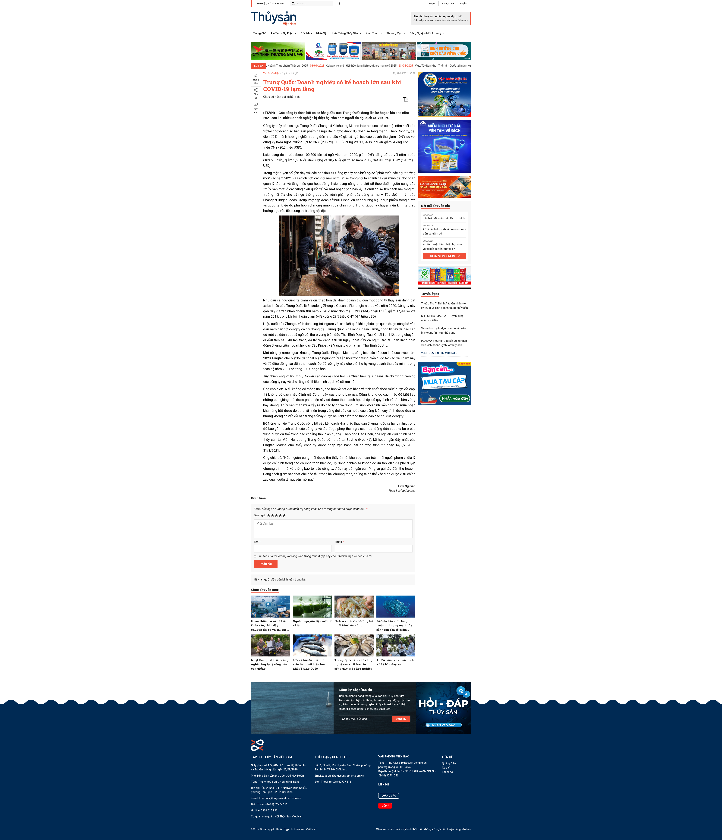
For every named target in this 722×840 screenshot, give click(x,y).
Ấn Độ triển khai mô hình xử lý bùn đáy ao (395, 662)
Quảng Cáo (449, 763)
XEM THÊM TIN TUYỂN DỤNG (438, 353)
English (464, 3)
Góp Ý (446, 767)
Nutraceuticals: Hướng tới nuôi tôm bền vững (353, 623)
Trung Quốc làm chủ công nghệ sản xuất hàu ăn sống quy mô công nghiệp (353, 664)
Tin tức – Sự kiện (282, 33)
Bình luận (256, 111)
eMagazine (448, 3)
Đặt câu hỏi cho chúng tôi (443, 256)
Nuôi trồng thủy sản (345, 33)
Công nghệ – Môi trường (425, 33)
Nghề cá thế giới (290, 73)
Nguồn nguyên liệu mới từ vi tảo (312, 623)
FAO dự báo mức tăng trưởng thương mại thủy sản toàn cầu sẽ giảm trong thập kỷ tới (394, 625)
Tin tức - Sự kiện (271, 73)
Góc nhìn (306, 33)
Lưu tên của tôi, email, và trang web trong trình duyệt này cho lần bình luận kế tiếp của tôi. (315, 556)
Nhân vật (321, 33)
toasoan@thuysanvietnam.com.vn (280, 798)
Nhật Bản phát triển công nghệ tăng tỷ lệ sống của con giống (270, 664)
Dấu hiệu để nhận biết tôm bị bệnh (444, 218)
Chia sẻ (256, 96)
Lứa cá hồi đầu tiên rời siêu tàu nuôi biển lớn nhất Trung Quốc (309, 664)
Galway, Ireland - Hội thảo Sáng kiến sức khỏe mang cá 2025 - (324, 65)
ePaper (432, 3)
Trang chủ (259, 33)
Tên (257, 542)
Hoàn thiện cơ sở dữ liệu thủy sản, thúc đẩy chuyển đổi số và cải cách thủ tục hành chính (270, 625)
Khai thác (372, 33)
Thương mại (393, 33)
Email (339, 542)
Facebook (448, 772)
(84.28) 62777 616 (276, 804)
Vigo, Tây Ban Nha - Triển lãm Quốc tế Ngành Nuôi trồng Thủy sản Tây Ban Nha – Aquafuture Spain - (436, 65)
